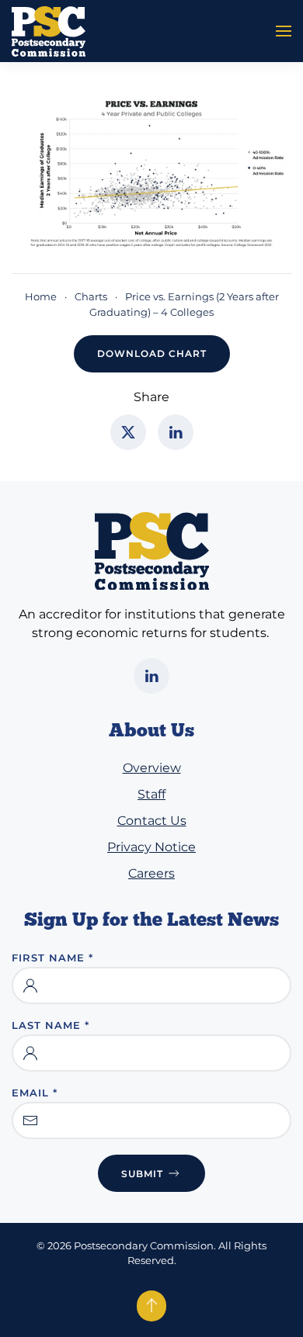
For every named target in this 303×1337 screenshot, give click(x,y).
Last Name (50, 1025)
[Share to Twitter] (128, 432)
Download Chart (152, 353)
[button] (283, 31)
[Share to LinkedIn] (175, 432)
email (34, 1092)
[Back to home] (48, 31)
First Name (52, 957)
